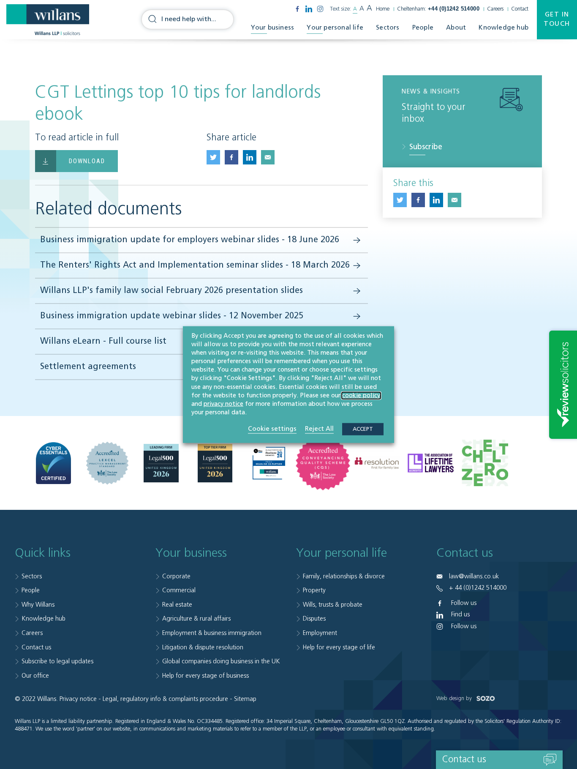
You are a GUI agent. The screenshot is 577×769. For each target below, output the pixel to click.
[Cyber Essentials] (53, 463)
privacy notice (223, 404)
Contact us (36, 647)
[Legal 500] (161, 462)
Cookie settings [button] (272, 429)
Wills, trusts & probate (332, 605)
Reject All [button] (319, 429)
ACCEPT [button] (363, 429)
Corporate (176, 576)
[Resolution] (377, 463)
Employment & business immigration (211, 633)
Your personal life (335, 28)
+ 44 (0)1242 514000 (477, 588)
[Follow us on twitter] (213, 157)
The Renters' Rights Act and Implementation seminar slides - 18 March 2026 (195, 265)
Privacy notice (78, 699)
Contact (519, 9)
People (422, 28)
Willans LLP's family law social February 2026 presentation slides (171, 291)
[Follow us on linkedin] (308, 8)
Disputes (314, 619)
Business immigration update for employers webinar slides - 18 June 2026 (189, 240)
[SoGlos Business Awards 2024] (268, 463)
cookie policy (361, 395)
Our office (35, 676)
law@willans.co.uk (474, 576)
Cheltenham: (438, 9)
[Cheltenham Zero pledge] (485, 463)
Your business (272, 28)
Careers (495, 9)
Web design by (455, 698)
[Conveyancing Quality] (323, 463)
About (456, 28)
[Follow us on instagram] (320, 8)
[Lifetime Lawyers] (431, 462)
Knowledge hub (503, 28)
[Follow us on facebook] (297, 8)
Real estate (177, 605)
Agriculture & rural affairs (196, 619)
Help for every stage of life (339, 647)
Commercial (179, 590)
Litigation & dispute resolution (202, 647)
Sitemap (245, 699)
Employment (320, 633)
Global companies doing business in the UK (221, 661)
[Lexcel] (107, 463)
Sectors (387, 28)
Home (382, 9)
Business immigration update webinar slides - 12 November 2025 (171, 316)
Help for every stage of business (205, 676)
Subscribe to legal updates (57, 661)
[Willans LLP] (47, 20)
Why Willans (38, 605)
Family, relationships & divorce (344, 576)
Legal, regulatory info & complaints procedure (165, 699)
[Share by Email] (268, 157)
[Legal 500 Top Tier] (215, 462)
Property (314, 590)
